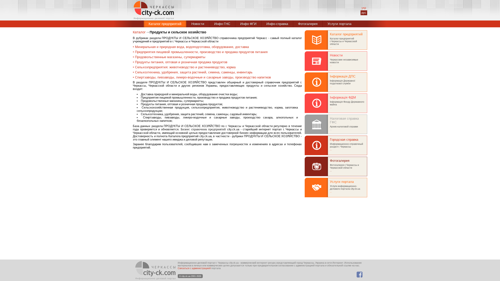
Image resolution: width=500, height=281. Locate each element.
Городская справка (344, 139)
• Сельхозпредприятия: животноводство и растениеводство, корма (184, 67)
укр (364, 7)
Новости (197, 24)
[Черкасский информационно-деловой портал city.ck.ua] (154, 10)
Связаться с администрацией (194, 268)
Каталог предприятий (165, 24)
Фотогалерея (308, 24)
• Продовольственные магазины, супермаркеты (169, 57)
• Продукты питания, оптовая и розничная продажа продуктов (180, 62)
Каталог (139, 32)
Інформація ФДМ (343, 97)
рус (364, 12)
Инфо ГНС (222, 24)
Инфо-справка (277, 24)
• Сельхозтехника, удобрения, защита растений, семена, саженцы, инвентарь (193, 72)
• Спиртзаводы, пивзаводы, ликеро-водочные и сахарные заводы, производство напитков (202, 77)
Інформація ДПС (342, 76)
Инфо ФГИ (248, 24)
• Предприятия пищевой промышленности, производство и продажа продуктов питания (200, 52)
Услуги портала (339, 24)
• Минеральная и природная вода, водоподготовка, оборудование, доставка (191, 47)
